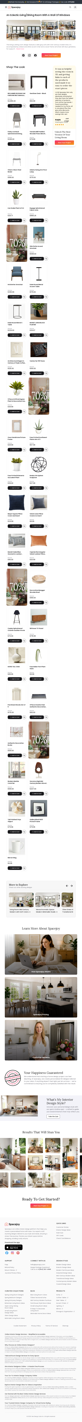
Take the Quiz (53, 1116)
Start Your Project (51, 55)
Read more (20, 49)
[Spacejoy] (14, 7)
